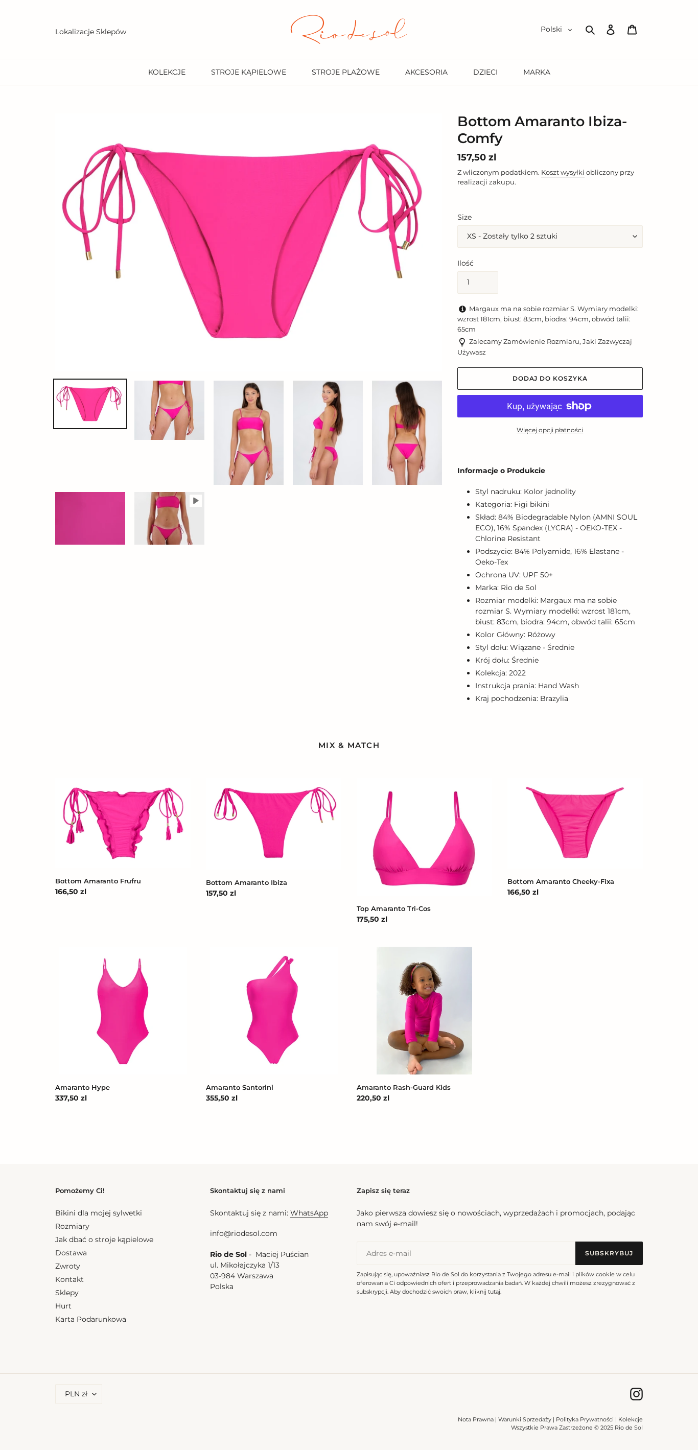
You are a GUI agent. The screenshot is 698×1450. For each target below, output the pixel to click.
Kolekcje (630, 1419)
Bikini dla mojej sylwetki (98, 1213)
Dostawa (71, 1252)
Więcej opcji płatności (550, 430)
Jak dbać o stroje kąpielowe (104, 1239)
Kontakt (69, 1279)
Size (464, 217)
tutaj (494, 1291)
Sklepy (67, 1292)
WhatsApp (309, 1213)
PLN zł (76, 1393)
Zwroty (67, 1266)
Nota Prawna (476, 1419)
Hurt (63, 1306)
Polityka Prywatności (585, 1419)
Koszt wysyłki (563, 172)
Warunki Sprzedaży (524, 1419)
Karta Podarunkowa (90, 1319)
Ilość (465, 263)
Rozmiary (72, 1226)
